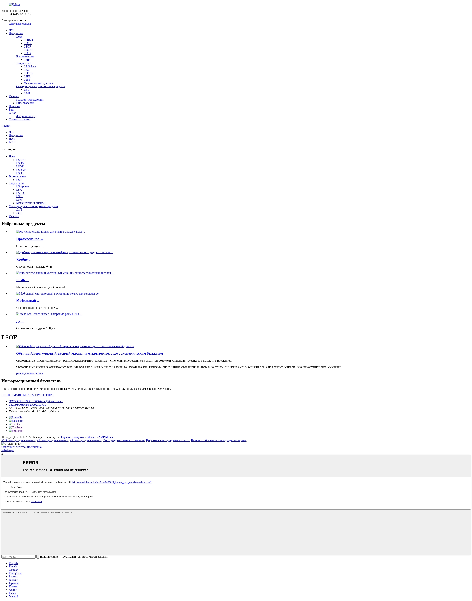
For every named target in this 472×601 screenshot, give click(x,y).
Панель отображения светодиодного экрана (218, 440)
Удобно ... (24, 259)
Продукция (16, 33)
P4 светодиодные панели (52, 440)
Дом (11, 29)
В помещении (25, 56)
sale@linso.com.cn (20, 23)
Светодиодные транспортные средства (40, 86)
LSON (28, 43)
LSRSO (28, 39)
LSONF (28, 49)
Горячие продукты (72, 437)
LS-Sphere (30, 66)
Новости (14, 106)
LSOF (27, 46)
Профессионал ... (29, 239)
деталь (39, 373)
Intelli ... (22, 280)
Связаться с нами (19, 119)
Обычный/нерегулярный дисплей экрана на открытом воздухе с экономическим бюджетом (89, 353)
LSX (26, 69)
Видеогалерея (25, 102)
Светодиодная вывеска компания (124, 440)
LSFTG (28, 73)
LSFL (27, 76)
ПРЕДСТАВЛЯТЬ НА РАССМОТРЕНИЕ (27, 395)
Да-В (27, 92)
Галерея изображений (30, 99)
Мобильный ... (28, 300)
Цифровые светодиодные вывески (168, 440)
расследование (25, 373)
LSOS (27, 53)
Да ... (20, 321)
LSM (27, 79)
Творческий (23, 63)
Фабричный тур (26, 116)
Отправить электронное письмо (21, 446)
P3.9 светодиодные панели (18, 440)
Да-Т (27, 89)
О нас (12, 112)
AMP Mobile (106, 437)
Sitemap (91, 437)
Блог (12, 109)
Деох (19, 36)
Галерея (14, 96)
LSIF (27, 59)
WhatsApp (7, 450)
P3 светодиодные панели (85, 440)
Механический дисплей (39, 83)
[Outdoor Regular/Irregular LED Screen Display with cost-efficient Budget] (75, 346)
